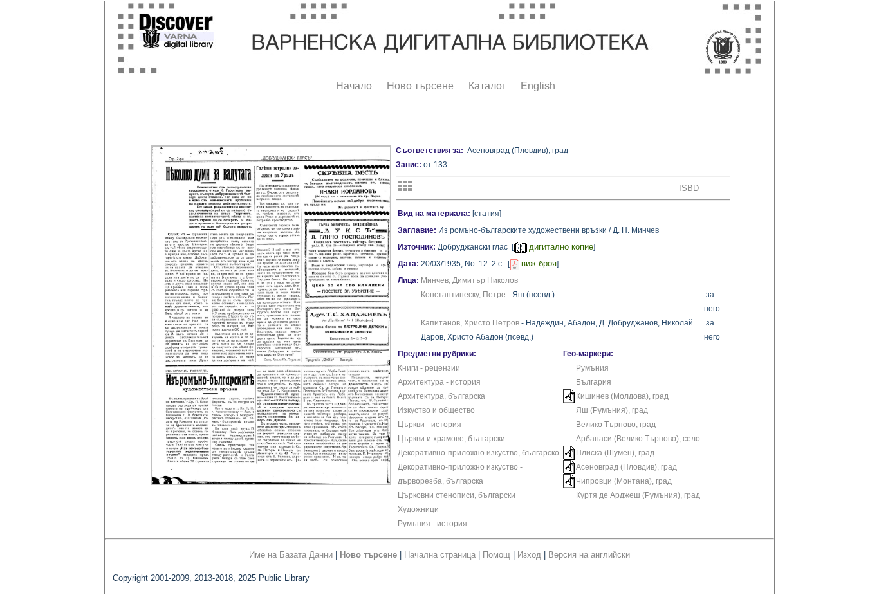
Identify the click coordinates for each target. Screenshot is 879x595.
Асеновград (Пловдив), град (626, 466)
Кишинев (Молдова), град (622, 396)
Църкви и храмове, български (451, 438)
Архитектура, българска (441, 396)
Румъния (592, 367)
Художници (418, 509)
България (593, 382)
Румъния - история (432, 523)
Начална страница (440, 555)
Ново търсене (420, 85)
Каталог (487, 85)
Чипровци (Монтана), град (624, 481)
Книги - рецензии (429, 367)
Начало (354, 85)
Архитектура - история (439, 382)
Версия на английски (589, 555)
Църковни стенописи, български (456, 495)
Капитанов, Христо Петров (470, 322)
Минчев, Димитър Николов (469, 280)
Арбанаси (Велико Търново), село (638, 438)
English (538, 85)
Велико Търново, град (616, 424)
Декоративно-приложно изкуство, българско (478, 452)
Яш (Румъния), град (612, 410)
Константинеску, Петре (463, 294)
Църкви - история (429, 424)
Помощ (496, 555)
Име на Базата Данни (291, 555)
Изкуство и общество (436, 410)
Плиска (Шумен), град (615, 452)
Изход (529, 555)
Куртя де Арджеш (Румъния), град (638, 495)
